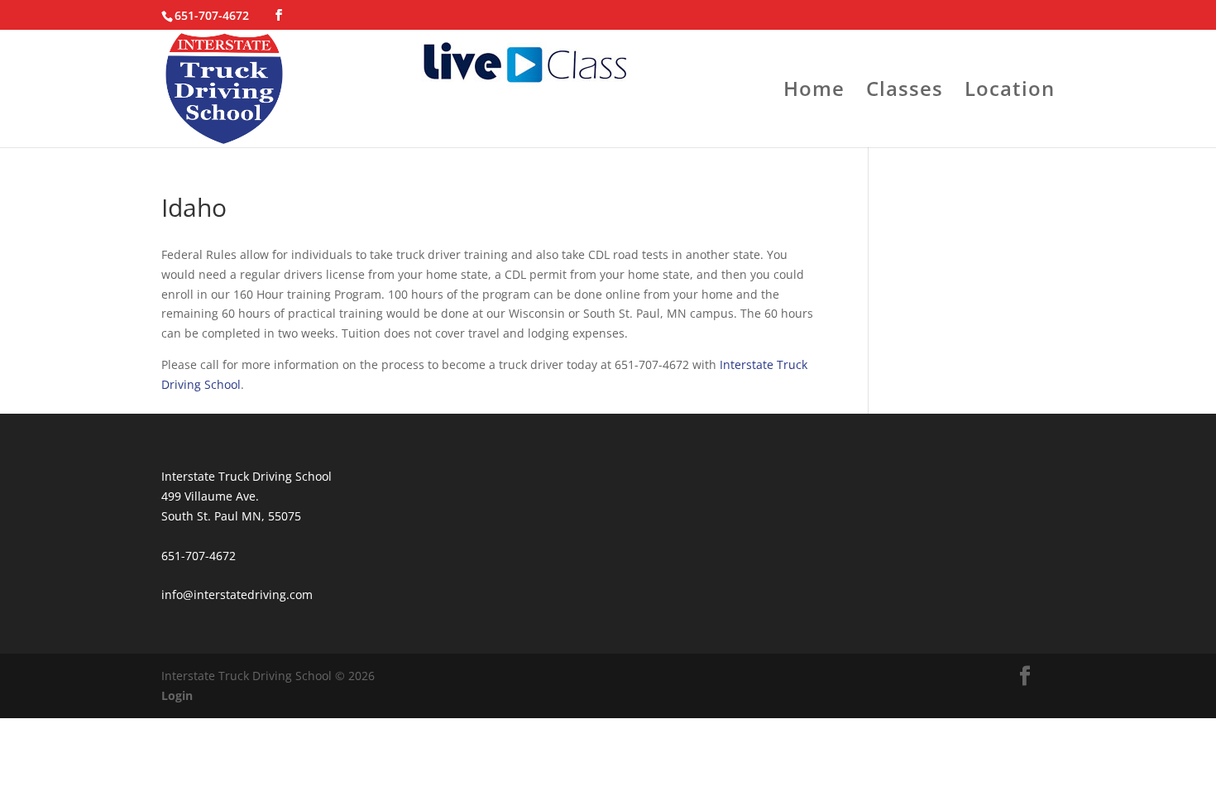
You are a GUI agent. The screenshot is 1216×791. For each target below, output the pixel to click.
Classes (904, 92)
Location (1010, 92)
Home (814, 92)
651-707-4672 (212, 15)
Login (177, 695)
